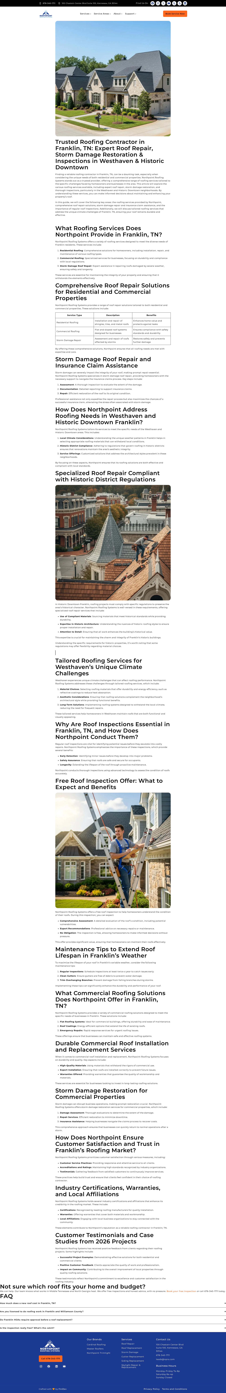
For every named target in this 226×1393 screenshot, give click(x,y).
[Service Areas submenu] (110, 13)
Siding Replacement (132, 1361)
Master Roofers (95, 1349)
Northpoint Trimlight (98, 1353)
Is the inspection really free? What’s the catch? (27, 1328)
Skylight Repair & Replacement (130, 1366)
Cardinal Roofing (96, 1344)
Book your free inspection (181, 1291)
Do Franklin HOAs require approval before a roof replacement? (36, 1320)
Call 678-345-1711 (50, 1358)
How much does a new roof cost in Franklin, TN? (28, 1303)
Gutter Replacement (132, 1357)
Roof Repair (128, 1344)
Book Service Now (175, 14)
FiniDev (63, 1389)
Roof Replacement (131, 1348)
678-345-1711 (49, 3)
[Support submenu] (135, 13)
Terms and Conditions (174, 1389)
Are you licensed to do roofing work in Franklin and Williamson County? (42, 1311)
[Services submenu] (90, 13)
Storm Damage (129, 1352)
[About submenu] (121, 13)
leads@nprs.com (165, 1359)
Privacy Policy (152, 1389)
